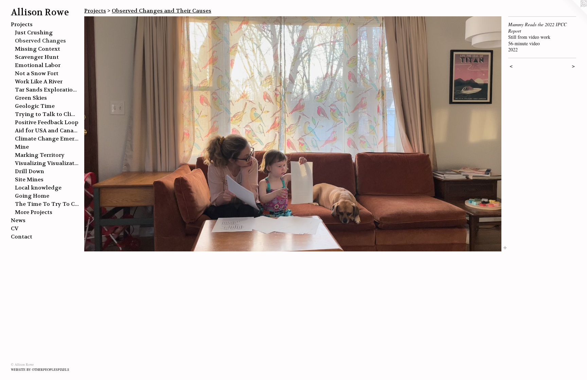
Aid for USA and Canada (47, 130)
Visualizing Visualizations (47, 163)
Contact (21, 236)
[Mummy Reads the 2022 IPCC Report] (292, 133)
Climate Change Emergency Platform (47, 138)
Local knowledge (38, 187)
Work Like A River (39, 81)
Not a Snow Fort (36, 73)
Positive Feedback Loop (46, 122)
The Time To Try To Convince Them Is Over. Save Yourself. (47, 204)
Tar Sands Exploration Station (47, 89)
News (18, 220)
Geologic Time (35, 106)
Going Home (32, 195)
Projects (22, 24)
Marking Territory (40, 155)
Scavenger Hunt (37, 57)
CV (14, 228)
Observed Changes (40, 40)
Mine (22, 146)
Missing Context (37, 48)
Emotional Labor (37, 65)
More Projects (33, 212)
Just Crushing (34, 32)
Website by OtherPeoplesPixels (40, 369)
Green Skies (31, 97)
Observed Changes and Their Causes (161, 10)
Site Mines (29, 179)
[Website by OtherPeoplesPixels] (573, 13)
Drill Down (29, 171)
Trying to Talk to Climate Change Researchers (47, 114)
